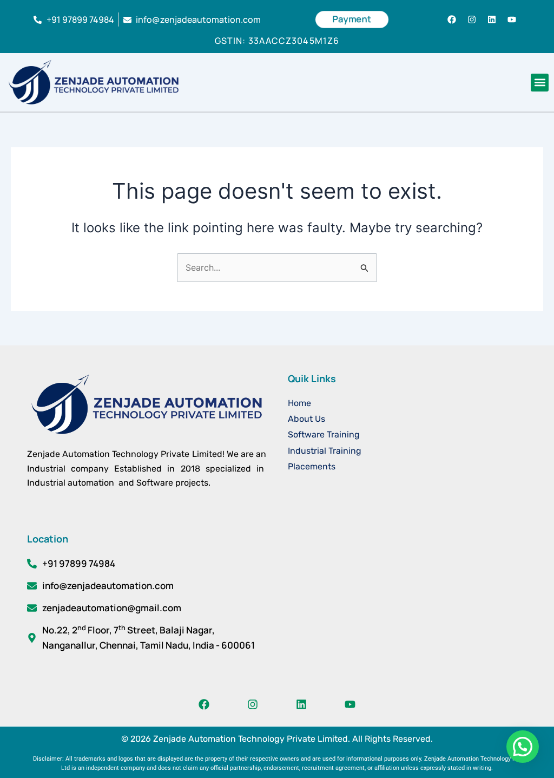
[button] (540, 82)
